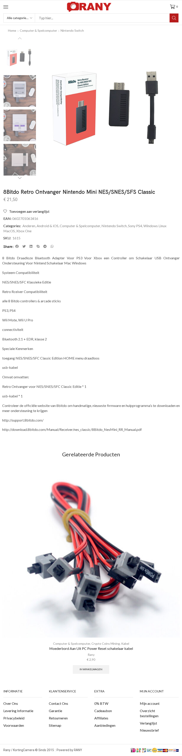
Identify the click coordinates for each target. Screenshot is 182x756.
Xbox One (24, 231)
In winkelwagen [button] (91, 669)
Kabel (125, 643)
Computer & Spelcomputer (38, 30)
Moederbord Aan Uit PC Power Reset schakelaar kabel (91, 648)
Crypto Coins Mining (105, 643)
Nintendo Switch (72, 30)
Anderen (28, 226)
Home (12, 30)
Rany (91, 654)
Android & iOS (47, 226)
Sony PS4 (135, 226)
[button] (5, 7)
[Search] (174, 18)
